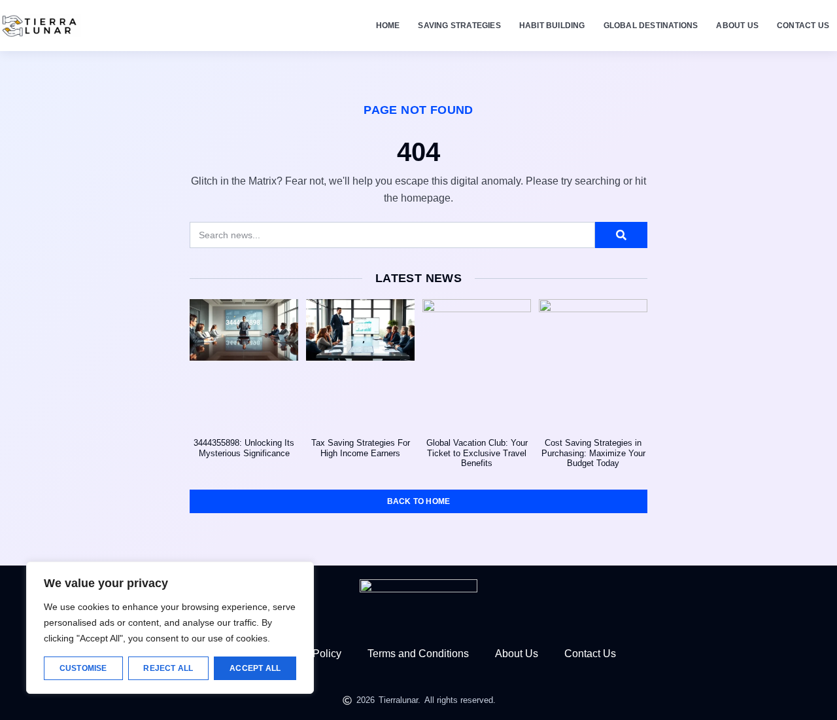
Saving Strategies (459, 25)
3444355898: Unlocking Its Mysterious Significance (244, 448)
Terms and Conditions (418, 653)
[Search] (621, 235)
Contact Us (803, 25)
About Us (737, 25)
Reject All (168, 668)
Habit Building (552, 25)
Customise (83, 668)
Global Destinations (651, 25)
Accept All (255, 668)
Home (388, 25)
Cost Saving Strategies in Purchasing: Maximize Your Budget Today (593, 453)
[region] (170, 628)
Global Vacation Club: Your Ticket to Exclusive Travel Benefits (477, 453)
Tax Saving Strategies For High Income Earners (360, 448)
